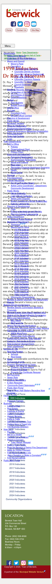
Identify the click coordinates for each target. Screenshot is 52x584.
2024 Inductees (17, 495)
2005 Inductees (17, 421)
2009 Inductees (17, 436)
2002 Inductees (17, 409)
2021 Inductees (17, 483)
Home (8, 30)
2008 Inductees (17, 432)
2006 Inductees (17, 425)
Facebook (9, 562)
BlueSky (16, 562)
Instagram (29, 22)
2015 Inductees (17, 460)
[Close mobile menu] (7, 50)
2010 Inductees (17, 440)
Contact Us (21, 30)
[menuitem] (9, 53)
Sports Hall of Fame (15, 393)
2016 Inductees (17, 464)
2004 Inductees (17, 417)
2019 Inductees (17, 475)
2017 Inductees (17, 467)
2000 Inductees (17, 401)
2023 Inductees (17, 491)
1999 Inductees (17, 397)
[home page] (24, 14)
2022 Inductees (17, 487)
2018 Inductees (17, 471)
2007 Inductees (17, 429)
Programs (11, 390)
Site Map (35, 30)
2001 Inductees (17, 405)
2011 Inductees (17, 444)
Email (30, 562)
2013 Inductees (17, 452)
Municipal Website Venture (31, 571)
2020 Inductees (17, 479)
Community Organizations (19, 499)
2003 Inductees (17, 413)
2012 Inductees (17, 448)
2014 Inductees (17, 456)
